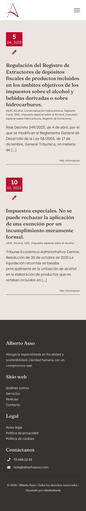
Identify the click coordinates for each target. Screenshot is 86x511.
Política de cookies (20, 439)
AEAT (9, 110)
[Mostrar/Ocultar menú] (77, 10)
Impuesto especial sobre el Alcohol (42, 114)
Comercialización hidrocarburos (43, 110)
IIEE (17, 114)
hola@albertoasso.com (31, 467)
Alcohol (18, 110)
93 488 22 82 (23, 459)
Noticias (12, 399)
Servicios (13, 393)
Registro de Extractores (57, 118)
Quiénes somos (17, 388)
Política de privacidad (22, 433)
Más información (70, 160)
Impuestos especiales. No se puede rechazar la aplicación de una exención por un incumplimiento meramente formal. (40, 224)
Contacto (13, 405)
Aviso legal (14, 427)
